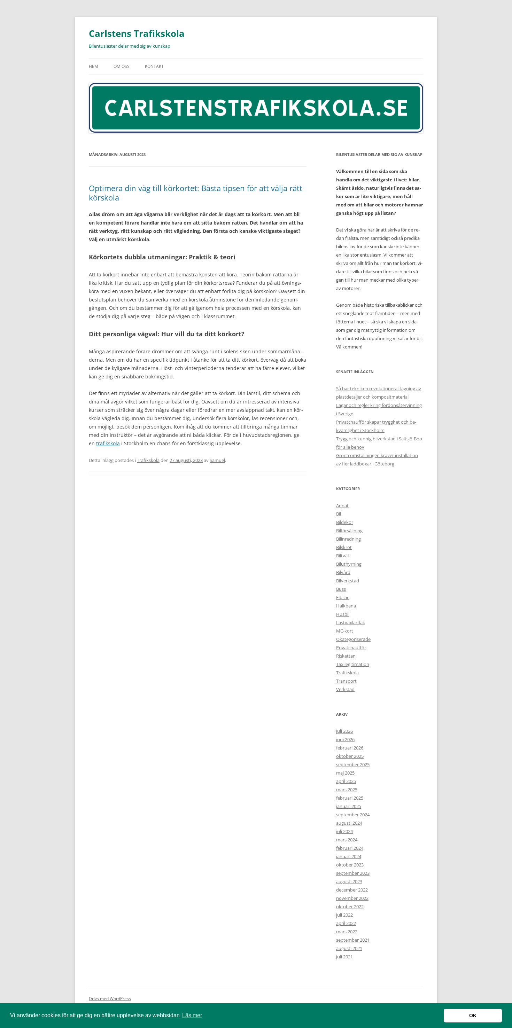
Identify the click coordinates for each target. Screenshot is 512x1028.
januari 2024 (348, 856)
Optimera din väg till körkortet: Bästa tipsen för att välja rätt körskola (195, 192)
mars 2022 (346, 931)
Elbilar (342, 597)
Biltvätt (343, 555)
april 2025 (346, 781)
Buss (341, 589)
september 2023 (353, 873)
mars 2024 (346, 840)
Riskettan (346, 656)
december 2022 (352, 890)
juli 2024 (344, 831)
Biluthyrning (349, 564)
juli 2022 (344, 915)
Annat (342, 505)
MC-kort (344, 631)
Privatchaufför (351, 647)
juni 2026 (345, 739)
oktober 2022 (350, 906)
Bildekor (344, 522)
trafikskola (108, 443)
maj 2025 (345, 773)
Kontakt (154, 66)
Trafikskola (148, 460)
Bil (338, 514)
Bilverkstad (347, 581)
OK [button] (472, 1015)
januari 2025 (348, 806)
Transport (346, 681)
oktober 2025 (350, 756)
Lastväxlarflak (350, 622)
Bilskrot (344, 547)
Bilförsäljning (349, 530)
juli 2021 (344, 957)
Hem (93, 66)
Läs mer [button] (192, 1015)
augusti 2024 (349, 823)
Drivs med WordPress (110, 999)
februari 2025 (349, 798)
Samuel (217, 460)
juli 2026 (344, 731)
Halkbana (346, 606)
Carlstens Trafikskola (137, 33)
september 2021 (353, 940)
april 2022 (346, 923)
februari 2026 (349, 748)
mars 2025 (346, 789)
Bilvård (343, 572)
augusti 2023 (349, 881)
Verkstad (345, 689)
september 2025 (353, 764)
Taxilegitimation (352, 664)
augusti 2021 (349, 948)
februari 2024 (349, 848)
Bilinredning (348, 539)
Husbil (342, 614)
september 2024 (353, 814)
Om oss (122, 66)
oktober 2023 (350, 865)
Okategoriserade (353, 639)
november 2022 (352, 898)
